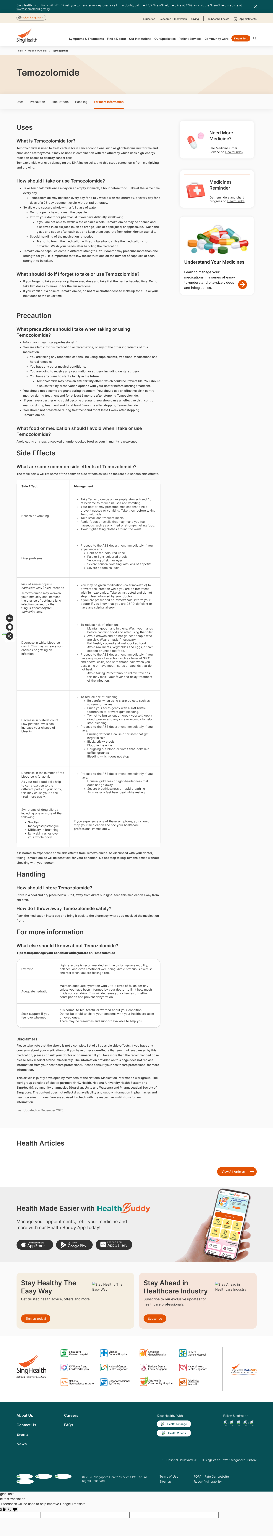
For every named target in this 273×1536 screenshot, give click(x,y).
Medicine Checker (37, 50)
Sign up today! (35, 1318)
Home (20, 50)
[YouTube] (252, 1423)
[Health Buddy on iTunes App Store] (35, 1245)
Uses (20, 102)
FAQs (68, 1425)
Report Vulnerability (208, 1481)
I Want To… (241, 38)
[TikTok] (232, 1423)
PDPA (198, 1476)
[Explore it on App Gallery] (114, 1245)
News (22, 1444)
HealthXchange (177, 1424)
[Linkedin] (239, 1423)
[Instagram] (245, 1423)
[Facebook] (225, 1423)
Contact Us (26, 1425)
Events (23, 1434)
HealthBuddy (234, 152)
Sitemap (165, 1481)
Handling (81, 102)
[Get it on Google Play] (74, 1245)
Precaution (37, 102)
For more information (109, 102)
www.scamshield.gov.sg (33, 9)
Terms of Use (169, 1476)
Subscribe (155, 1318)
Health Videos (177, 1433)
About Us (25, 1415)
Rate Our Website (216, 1476)
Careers (71, 1415)
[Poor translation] (12, 1509)
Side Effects (60, 102)
